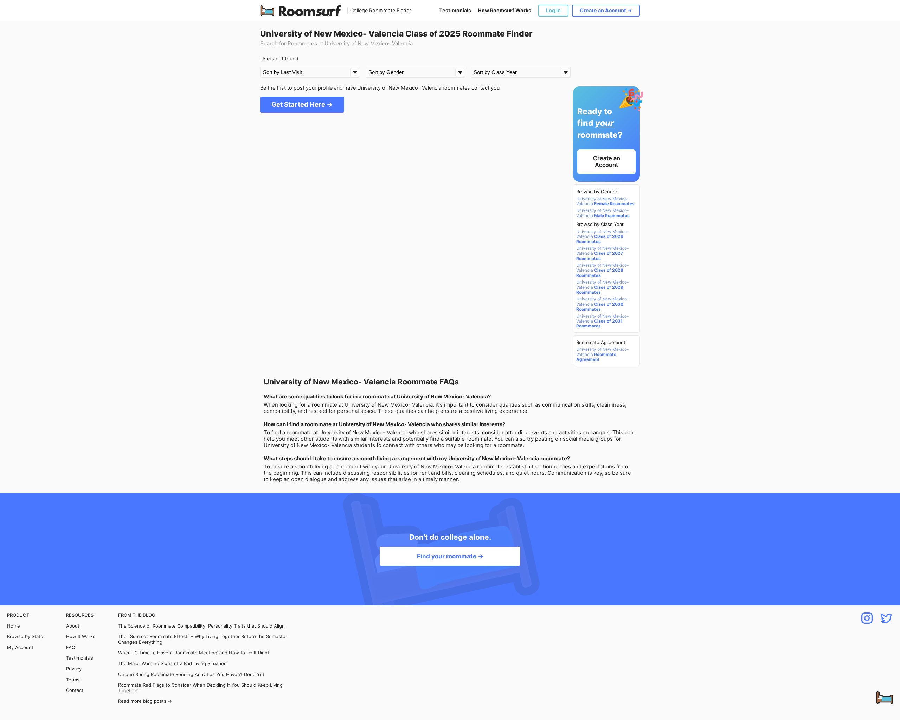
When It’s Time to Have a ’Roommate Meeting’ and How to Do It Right (193, 652)
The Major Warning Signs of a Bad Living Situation (172, 663)
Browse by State (25, 636)
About (72, 626)
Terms (72, 679)
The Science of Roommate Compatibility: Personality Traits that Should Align (201, 626)
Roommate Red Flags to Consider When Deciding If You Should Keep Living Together (200, 687)
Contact (74, 690)
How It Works (80, 636)
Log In (553, 10)
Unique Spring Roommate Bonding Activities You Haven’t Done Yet (191, 674)
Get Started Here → (302, 104)
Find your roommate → (450, 556)
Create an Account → (606, 10)
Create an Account (606, 161)
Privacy (74, 669)
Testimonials (455, 10)
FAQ (70, 647)
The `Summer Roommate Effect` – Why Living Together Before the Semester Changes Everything (202, 639)
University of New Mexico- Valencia (605, 201)
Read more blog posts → (145, 701)
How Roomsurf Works (504, 10)
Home (13, 626)
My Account (20, 647)
